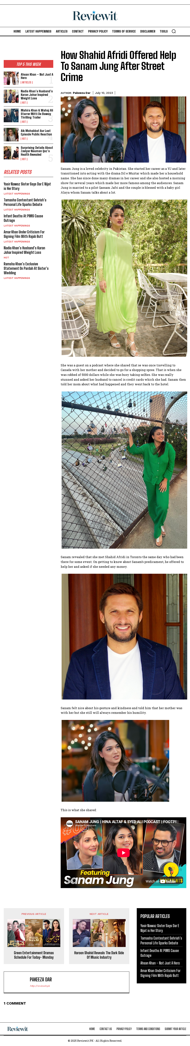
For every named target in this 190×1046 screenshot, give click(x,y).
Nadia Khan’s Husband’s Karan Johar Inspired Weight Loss (37, 94)
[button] (173, 31)
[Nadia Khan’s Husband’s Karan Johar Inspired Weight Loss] (11, 96)
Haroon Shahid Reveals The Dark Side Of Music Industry (99, 955)
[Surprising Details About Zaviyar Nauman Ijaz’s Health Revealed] (11, 152)
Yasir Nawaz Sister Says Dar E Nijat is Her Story (159, 928)
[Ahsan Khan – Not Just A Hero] (11, 78)
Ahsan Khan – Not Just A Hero (37, 76)
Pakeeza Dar (82, 93)
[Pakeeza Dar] (17, 982)
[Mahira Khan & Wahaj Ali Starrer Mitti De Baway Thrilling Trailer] (11, 115)
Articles (26, 82)
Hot (24, 102)
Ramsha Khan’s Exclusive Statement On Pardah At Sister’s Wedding (26, 268)
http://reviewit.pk (40, 986)
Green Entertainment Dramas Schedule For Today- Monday (34, 955)
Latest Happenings (17, 193)
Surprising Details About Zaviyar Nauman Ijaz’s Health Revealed (37, 151)
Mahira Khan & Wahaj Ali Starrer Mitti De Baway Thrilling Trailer (37, 113)
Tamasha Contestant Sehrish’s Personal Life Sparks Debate (25, 202)
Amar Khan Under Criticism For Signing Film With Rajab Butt (24, 234)
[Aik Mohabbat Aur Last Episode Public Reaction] (11, 134)
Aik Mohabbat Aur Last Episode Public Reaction (36, 132)
